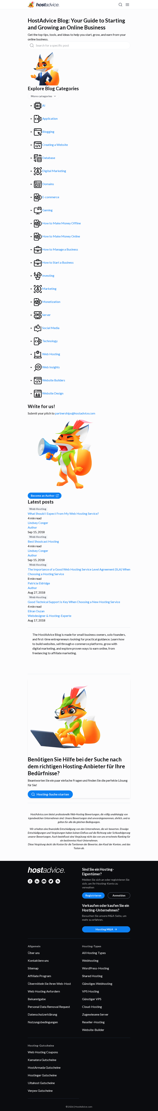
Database (48, 158)
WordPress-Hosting (95, 968)
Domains (48, 184)
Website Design (52, 393)
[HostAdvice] (43, 5)
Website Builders (53, 380)
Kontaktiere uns (38, 960)
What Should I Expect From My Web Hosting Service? (63, 513)
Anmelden (119, 895)
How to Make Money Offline (61, 223)
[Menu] (127, 5)
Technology (50, 341)
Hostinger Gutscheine (42, 1075)
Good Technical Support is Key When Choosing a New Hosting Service (74, 602)
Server (46, 315)
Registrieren (93, 895)
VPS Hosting (90, 991)
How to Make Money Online (61, 236)
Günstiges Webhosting (97, 983)
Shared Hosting (92, 976)
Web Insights (51, 367)
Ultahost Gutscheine (41, 1083)
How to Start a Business (58, 262)
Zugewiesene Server (95, 1014)
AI (43, 105)
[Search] (120, 5)
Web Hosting (51, 354)
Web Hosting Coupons (43, 1052)
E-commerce (50, 197)
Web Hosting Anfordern (44, 991)
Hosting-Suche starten (53, 794)
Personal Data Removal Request (49, 1006)
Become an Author (43, 495)
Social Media (50, 328)
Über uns (34, 953)
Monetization (51, 301)
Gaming (47, 210)
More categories (41, 96)
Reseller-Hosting (93, 1022)
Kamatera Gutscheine (42, 1060)
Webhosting (90, 960)
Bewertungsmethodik (93, 13)
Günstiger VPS (91, 999)
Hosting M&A (104, 929)
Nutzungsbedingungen (43, 1022)
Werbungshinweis (119, 13)
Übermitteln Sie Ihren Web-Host (49, 983)
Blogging (48, 131)
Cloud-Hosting (92, 1006)
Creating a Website (55, 144)
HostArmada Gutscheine (44, 1067)
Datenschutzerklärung (42, 1014)
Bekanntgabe (37, 999)
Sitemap (33, 968)
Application (50, 118)
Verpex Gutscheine (40, 1090)
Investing (48, 275)
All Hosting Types (94, 953)
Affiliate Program (39, 976)
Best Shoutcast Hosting (43, 541)
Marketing (49, 288)
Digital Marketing (54, 171)
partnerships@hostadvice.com (75, 413)
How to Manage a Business (60, 249)
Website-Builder (93, 1030)
